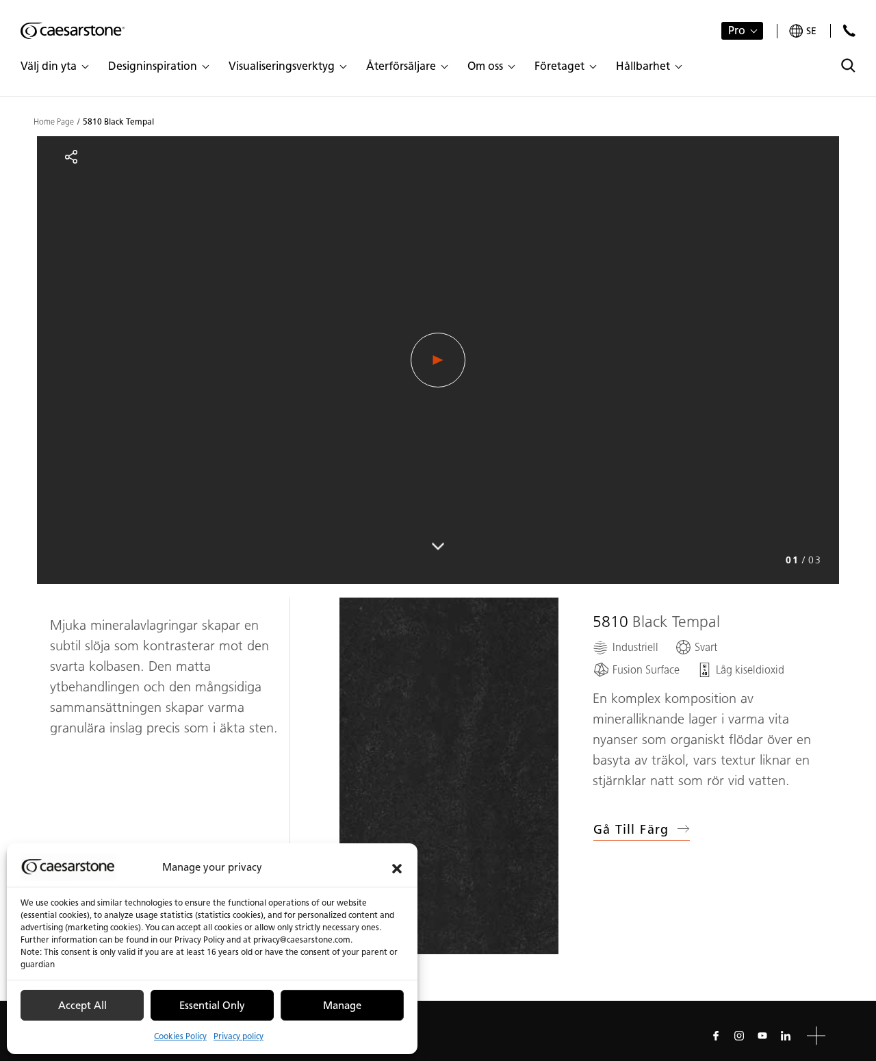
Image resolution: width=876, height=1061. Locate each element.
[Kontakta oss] (848, 30)
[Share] (71, 157)
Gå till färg (631, 829)
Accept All (82, 1005)
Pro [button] (736, 30)
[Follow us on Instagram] (739, 1035)
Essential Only (212, 1005)
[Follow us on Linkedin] (785, 1035)
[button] (397, 867)
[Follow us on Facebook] (716, 1035)
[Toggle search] (848, 65)
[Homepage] (73, 31)
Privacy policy (238, 1036)
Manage (342, 1005)
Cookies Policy (180, 1036)
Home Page (54, 122)
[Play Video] (438, 360)
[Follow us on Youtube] (762, 1035)
